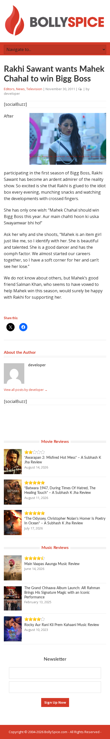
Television (34, 89)
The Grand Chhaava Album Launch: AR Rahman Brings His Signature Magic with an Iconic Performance (62, 592)
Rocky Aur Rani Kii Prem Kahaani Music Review (61, 625)
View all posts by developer (26, 390)
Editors (9, 89)
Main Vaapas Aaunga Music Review (52, 564)
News (20, 89)
